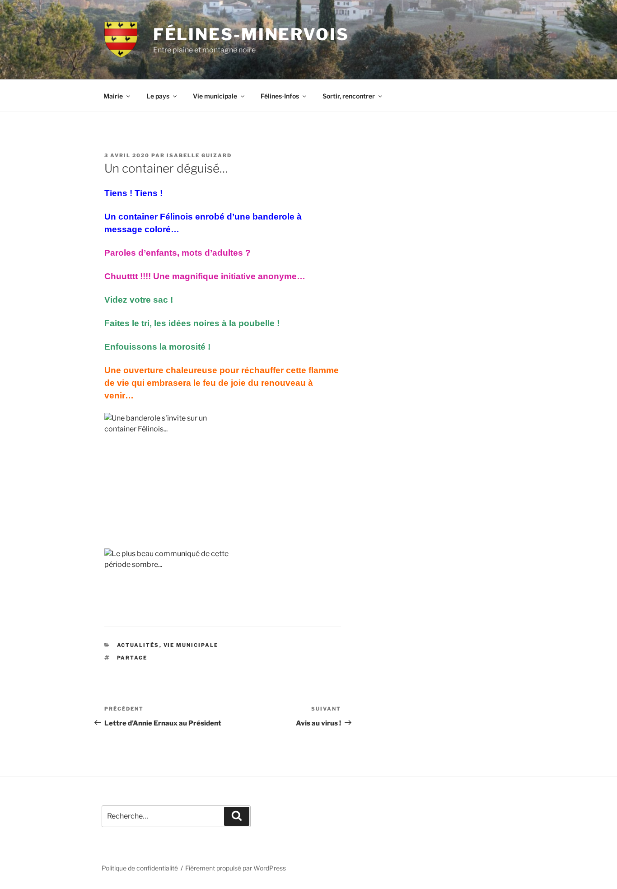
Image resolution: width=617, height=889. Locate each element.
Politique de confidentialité (140, 868)
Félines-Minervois (251, 34)
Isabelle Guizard (199, 155)
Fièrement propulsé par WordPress (235, 868)
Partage (132, 658)
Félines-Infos (280, 96)
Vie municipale (215, 96)
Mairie (113, 96)
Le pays (157, 96)
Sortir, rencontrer (349, 96)
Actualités (138, 645)
